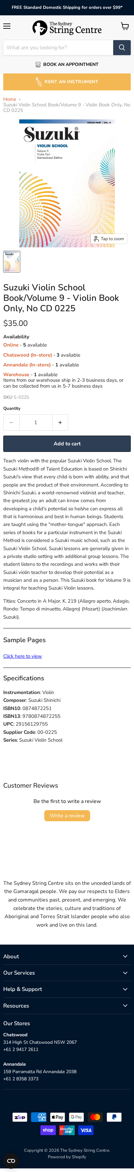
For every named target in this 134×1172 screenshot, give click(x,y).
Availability (16, 337)
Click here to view (22, 656)
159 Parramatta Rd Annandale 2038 (39, 1072)
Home (9, 99)
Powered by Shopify (67, 1157)
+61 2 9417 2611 (20, 1049)
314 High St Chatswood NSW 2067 (40, 1042)
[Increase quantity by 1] (61, 422)
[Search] (122, 47)
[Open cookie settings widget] (11, 1161)
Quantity (11, 408)
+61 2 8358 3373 (20, 1079)
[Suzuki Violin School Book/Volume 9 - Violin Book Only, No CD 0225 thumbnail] (12, 261)
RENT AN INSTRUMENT (71, 82)
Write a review (67, 815)
